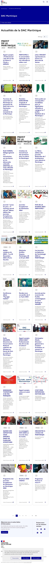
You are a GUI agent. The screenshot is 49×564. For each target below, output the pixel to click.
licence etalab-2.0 (27, 562)
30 (44, 36)
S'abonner (4, 532)
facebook (44, 529)
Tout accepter (36, 558)
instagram (37, 532)
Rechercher (43, 2)
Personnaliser (15, 558)
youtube (41, 532)
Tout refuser (26, 558)
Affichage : (41, 36)
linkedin (41, 529)
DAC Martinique (4, 8)
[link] (13, 516)
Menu (47, 2)
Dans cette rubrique (6, 22)
